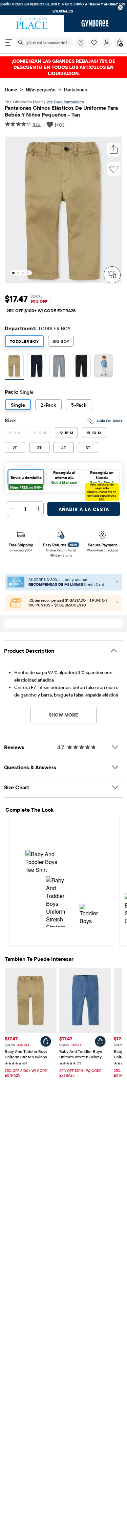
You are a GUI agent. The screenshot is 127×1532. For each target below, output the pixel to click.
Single (18, 405)
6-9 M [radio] (15, 432)
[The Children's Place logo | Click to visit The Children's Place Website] (32, 23)
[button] (93, 42)
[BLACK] (81, 367)
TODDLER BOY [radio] (24, 341)
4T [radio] (63, 447)
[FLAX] (14, 367)
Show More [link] (63, 715)
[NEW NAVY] (36, 367)
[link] (81, 42)
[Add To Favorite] (113, 169)
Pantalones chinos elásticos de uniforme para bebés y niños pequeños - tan (61, 111)
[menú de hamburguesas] (8, 42)
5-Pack (79, 405)
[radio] (14, 366)
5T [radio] (88, 447)
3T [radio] (39, 447)
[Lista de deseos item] (94, 46)
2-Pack (48, 405)
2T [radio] (15, 447)
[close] (120, 7)
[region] (63, 7)
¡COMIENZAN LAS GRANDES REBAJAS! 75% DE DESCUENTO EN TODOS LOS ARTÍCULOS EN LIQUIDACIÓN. (63, 67)
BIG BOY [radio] (60, 341)
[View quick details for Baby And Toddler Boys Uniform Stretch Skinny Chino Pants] (45, 1041)
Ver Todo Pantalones (65, 101)
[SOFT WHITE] (103, 367)
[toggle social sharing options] (113, 150)
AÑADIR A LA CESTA (84, 509)
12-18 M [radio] (66, 432)
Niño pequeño (41, 90)
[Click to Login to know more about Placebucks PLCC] (117, 602)
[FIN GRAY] (58, 367)
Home (11, 90)
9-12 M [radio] (40, 432)
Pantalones (75, 90)
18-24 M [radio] (94, 432)
